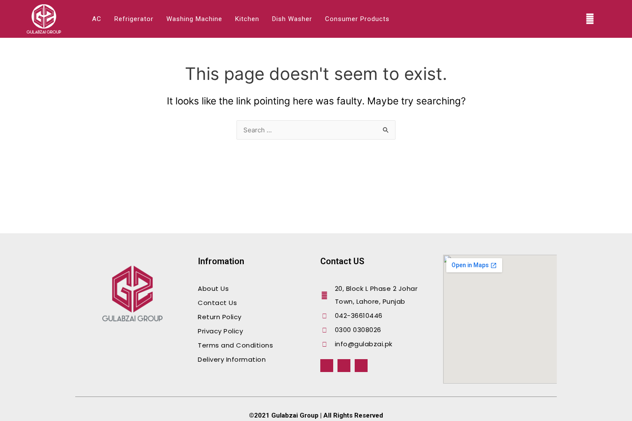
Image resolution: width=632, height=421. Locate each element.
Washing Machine (194, 19)
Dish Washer (292, 19)
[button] (590, 19)
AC (96, 19)
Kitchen (247, 19)
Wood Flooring (88, 342)
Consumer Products (357, 19)
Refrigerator (133, 19)
